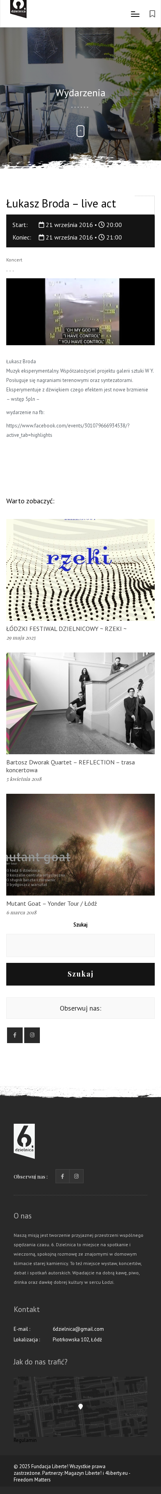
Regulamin (25, 1440)
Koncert (14, 260)
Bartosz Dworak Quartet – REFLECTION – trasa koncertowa (70, 766)
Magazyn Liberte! (83, 1473)
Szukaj (80, 924)
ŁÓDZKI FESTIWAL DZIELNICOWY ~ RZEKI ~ (66, 629)
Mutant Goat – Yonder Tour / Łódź (51, 903)
